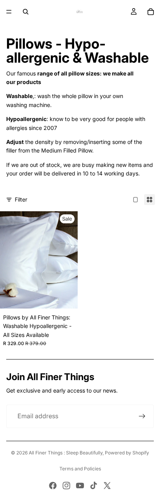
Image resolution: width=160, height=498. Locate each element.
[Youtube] (80, 485)
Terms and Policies (80, 469)
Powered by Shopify (127, 453)
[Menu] (9, 12)
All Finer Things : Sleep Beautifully (66, 453)
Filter (21, 199)
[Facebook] (52, 485)
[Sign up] (142, 416)
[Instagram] (66, 485)
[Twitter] (107, 485)
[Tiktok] (93, 485)
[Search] (25, 11)
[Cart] (150, 11)
